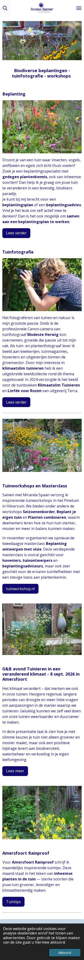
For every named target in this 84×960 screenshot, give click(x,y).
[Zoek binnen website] (5, 8)
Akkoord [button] (64, 952)
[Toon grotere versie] (42, 126)
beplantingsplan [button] (17, 204)
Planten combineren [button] (47, 517)
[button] (77, 25)
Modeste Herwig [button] (43, 334)
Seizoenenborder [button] (39, 511)
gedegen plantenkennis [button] (24, 176)
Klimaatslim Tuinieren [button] (59, 385)
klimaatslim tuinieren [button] (23, 368)
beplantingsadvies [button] (63, 204)
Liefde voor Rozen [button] (25, 390)
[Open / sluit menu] (79, 8)
